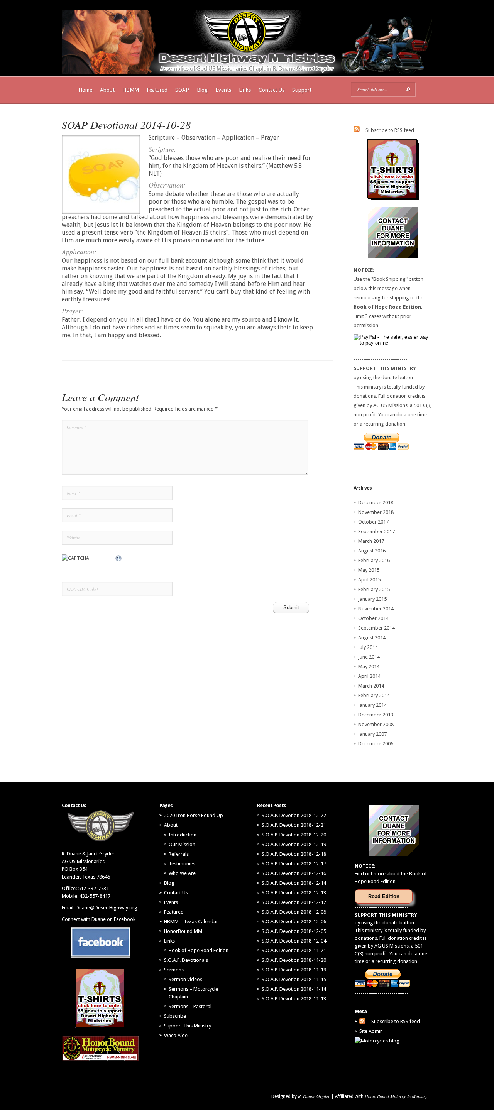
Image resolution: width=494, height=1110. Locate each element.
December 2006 (375, 744)
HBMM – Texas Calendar (191, 921)
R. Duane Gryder (314, 1096)
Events (223, 90)
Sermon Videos (185, 979)
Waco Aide (176, 1035)
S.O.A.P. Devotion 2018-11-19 (294, 970)
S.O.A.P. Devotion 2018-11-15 (294, 979)
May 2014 (368, 666)
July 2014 (368, 647)
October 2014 (373, 618)
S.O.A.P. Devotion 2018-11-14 (294, 989)
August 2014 (372, 637)
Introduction (182, 835)
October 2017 (373, 522)
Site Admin (371, 1031)
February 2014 (374, 695)
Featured (157, 90)
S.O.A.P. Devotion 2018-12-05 (294, 931)
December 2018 (375, 502)
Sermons (174, 970)
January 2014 (372, 705)
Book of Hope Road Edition (198, 950)
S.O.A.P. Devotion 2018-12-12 (294, 902)
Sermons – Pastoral (190, 1006)
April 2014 (369, 676)
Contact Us (271, 90)
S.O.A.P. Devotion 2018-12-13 (294, 892)
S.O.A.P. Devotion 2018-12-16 (294, 873)
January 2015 (372, 599)
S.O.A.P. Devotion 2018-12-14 (294, 883)
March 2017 (371, 541)
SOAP (182, 90)
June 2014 (369, 657)
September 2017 (376, 531)
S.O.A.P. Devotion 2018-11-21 (294, 950)
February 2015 (374, 589)
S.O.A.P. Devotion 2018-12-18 (294, 854)
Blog (202, 90)
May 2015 (368, 570)
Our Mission (182, 844)
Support (301, 90)
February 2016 (374, 560)
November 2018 (376, 512)
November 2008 (376, 724)
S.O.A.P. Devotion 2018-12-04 (294, 941)
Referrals (179, 854)
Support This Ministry (187, 1026)
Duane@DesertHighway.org (106, 908)
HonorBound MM (183, 931)
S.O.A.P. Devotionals (186, 960)
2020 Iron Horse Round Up (193, 815)
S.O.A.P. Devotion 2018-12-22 (294, 815)
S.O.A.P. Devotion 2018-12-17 (294, 864)
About (107, 90)
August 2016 (372, 551)
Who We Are (182, 873)
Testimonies (182, 864)
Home (85, 90)
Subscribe (175, 1016)
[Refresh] (119, 558)
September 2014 (376, 628)
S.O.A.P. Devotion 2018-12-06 (294, 921)
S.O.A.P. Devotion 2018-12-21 (294, 825)
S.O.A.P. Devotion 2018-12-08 (294, 912)
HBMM (130, 90)
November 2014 (376, 609)
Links (245, 90)
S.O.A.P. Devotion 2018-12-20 (294, 835)
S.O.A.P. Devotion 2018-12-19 (294, 844)
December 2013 (375, 715)
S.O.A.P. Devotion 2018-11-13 (294, 999)
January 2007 (372, 734)
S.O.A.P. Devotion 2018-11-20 (294, 960)
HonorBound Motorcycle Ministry (396, 1096)
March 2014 (371, 686)
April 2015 (369, 580)
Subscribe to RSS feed (389, 130)
